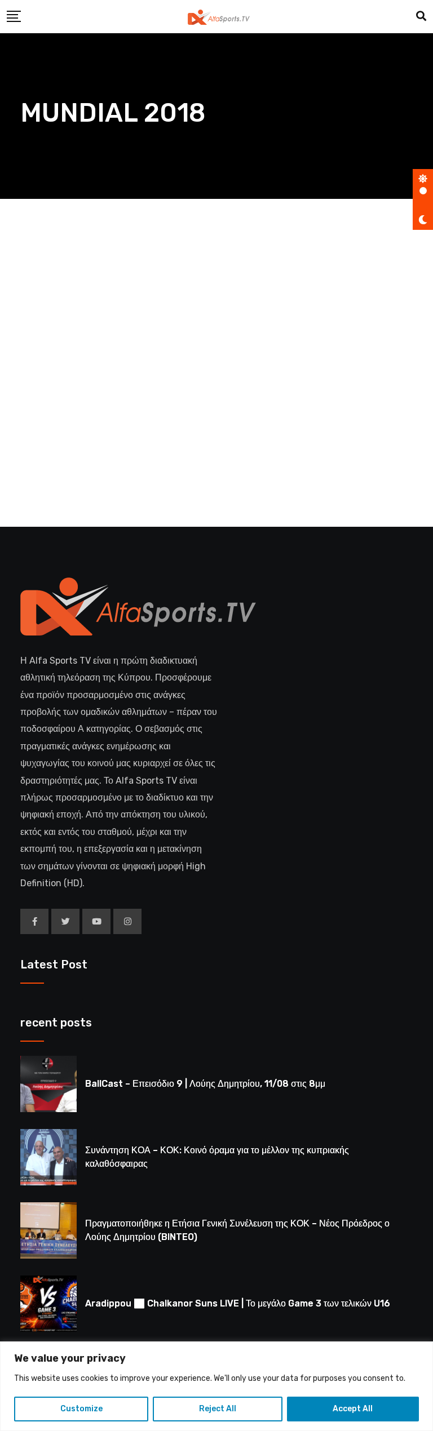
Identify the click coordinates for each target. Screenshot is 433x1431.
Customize (81, 1409)
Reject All (217, 1409)
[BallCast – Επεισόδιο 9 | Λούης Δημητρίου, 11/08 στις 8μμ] (48, 1084)
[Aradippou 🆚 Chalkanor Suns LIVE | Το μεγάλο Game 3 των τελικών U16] (48, 1304)
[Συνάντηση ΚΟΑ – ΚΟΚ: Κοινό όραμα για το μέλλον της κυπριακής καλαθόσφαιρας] (48, 1157)
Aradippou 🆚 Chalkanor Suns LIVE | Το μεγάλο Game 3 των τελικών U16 (237, 1303)
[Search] (421, 16)
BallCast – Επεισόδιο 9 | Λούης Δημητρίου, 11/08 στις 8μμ (205, 1083)
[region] (216, 1386)
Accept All (353, 1409)
